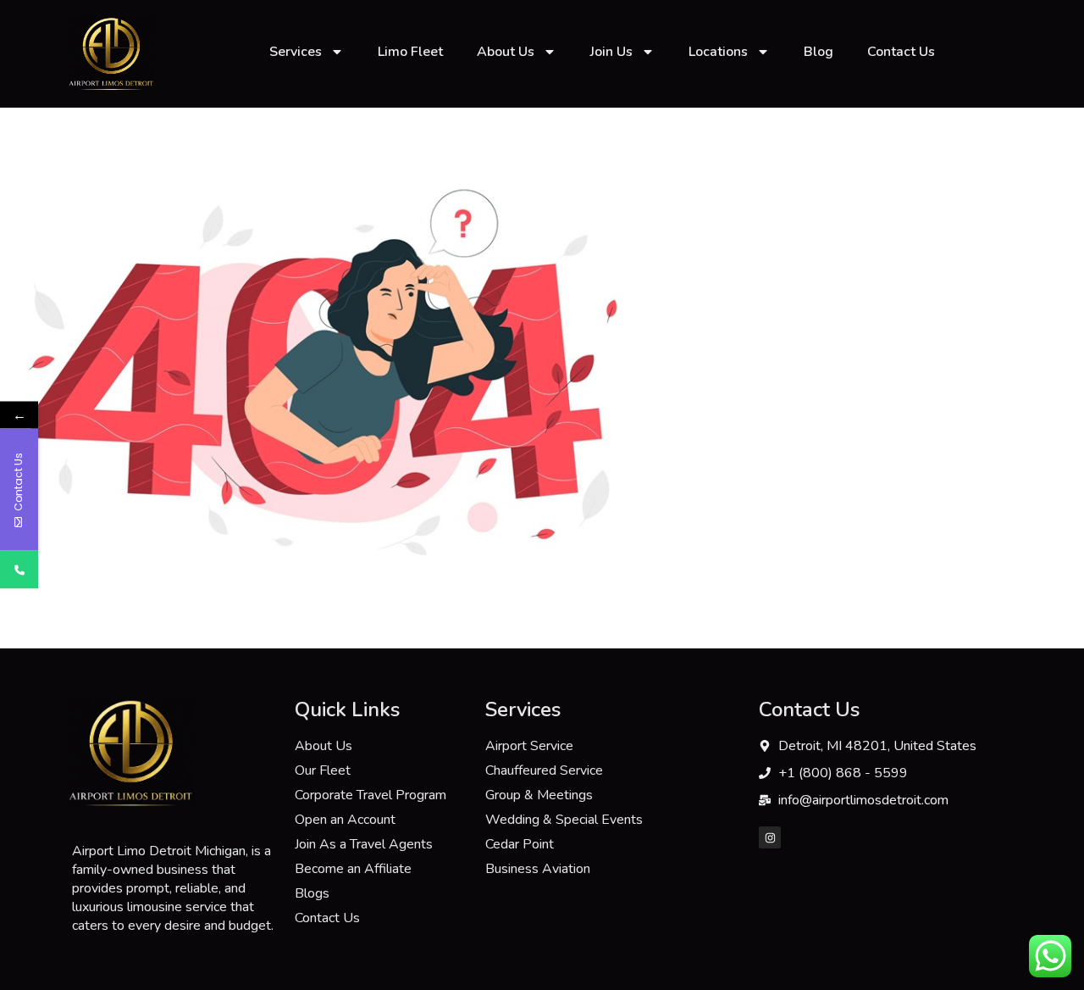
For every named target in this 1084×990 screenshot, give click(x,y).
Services (295, 51)
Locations (718, 51)
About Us (505, 51)
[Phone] (19, 570)
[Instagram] (770, 837)
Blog (818, 51)
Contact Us (901, 51)
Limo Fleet (410, 51)
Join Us (611, 51)
